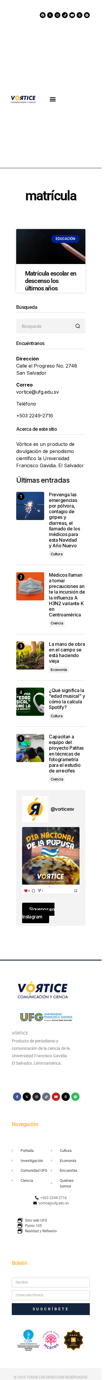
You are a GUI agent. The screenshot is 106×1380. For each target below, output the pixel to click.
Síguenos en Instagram (38, 913)
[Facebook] (43, 15)
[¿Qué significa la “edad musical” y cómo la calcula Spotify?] (30, 702)
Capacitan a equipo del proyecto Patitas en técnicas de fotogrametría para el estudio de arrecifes (66, 754)
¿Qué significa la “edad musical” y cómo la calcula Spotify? (67, 699)
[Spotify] (87, 15)
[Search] (78, 326)
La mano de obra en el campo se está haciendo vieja (67, 652)
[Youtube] (72, 15)
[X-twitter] (50, 15)
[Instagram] (57, 15)
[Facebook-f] (17, 1097)
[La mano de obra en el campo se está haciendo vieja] (30, 655)
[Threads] (79, 15)
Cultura (56, 554)
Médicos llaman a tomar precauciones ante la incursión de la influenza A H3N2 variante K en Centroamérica (67, 595)
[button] (53, 99)
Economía (59, 669)
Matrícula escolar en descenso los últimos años (50, 281)
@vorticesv (62, 809)
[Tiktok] (65, 15)
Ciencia (57, 623)
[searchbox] (44, 326)
